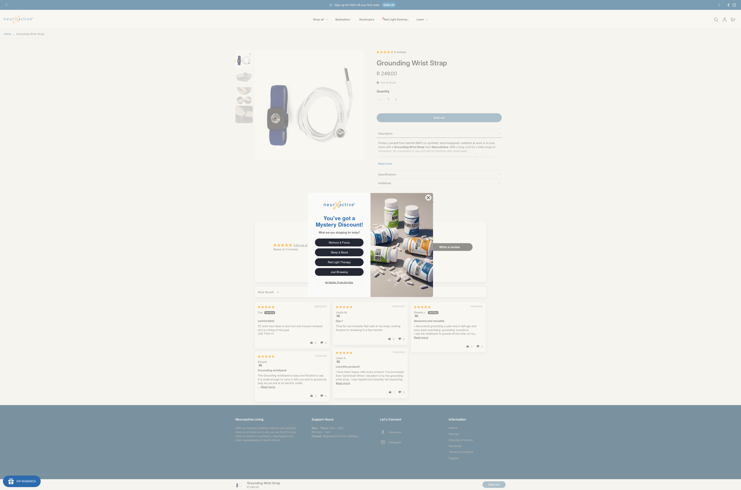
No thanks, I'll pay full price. (339, 282)
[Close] (428, 197)
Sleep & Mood (339, 252)
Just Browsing (339, 272)
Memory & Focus (339, 242)
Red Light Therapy (339, 262)
